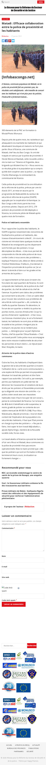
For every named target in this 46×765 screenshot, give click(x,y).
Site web (5, 577)
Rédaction (5, 36)
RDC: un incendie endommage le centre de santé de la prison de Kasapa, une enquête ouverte (22, 475)
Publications (34, 748)
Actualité (36, 745)
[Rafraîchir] (18, 587)
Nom (4, 556)
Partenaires (19, 751)
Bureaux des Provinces (16, 748)
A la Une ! (6, 19)
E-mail (4, 567)
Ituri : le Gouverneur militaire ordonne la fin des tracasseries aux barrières (22, 484)
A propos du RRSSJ (22, 745)
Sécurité (30, 751)
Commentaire (8, 528)
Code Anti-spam (8, 600)
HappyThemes (32, 761)
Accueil (9, 745)
